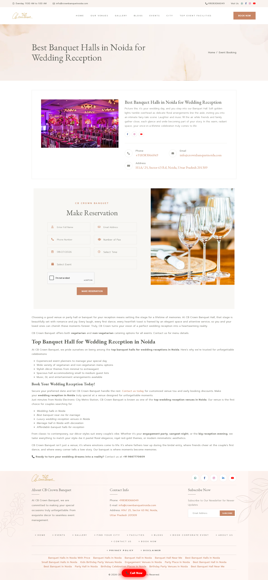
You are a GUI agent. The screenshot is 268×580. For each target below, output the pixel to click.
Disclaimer (152, 550)
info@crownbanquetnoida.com (72, 3)
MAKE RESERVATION (92, 291)
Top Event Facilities (196, 15)
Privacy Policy (121, 550)
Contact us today (133, 391)
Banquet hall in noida (138, 558)
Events (155, 15)
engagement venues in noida (143, 562)
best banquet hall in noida (209, 562)
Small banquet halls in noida (59, 562)
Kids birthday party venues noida (101, 562)
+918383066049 (216, 3)
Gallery (121, 15)
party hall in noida (86, 566)
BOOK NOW (244, 15)
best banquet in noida (58, 566)
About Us (225, 535)
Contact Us (123, 541)
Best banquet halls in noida (202, 558)
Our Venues (99, 15)
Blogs (138, 15)
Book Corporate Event (191, 535)
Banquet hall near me (168, 558)
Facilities (137, 535)
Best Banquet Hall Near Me (207, 566)
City (169, 15)
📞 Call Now (134, 573)
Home (80, 15)
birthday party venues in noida (168, 566)
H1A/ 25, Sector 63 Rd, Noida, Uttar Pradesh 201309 (172, 167)
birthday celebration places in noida (123, 566)
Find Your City (108, 535)
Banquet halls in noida (107, 558)
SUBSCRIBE (227, 513)
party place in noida (177, 562)
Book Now (149, 541)
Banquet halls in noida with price (69, 558)
